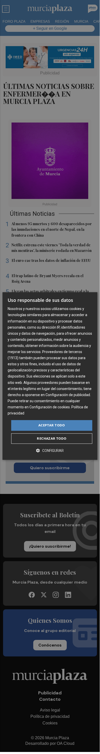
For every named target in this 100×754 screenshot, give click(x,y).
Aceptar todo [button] (51, 425)
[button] (50, 450)
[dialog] (50, 376)
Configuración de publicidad (68, 395)
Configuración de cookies (49, 407)
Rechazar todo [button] (51, 438)
